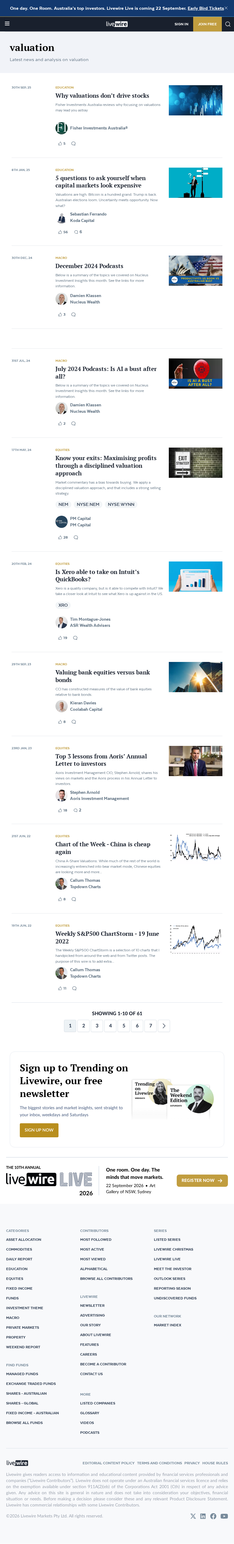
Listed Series (167, 1239)
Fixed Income (19, 1288)
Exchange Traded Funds (31, 1383)
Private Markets (22, 1327)
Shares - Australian (26, 1393)
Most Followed (96, 1239)
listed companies (97, 1403)
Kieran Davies (83, 702)
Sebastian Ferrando (88, 214)
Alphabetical (94, 1268)
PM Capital (80, 518)
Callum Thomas (85, 880)
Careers (88, 1354)
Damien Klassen (85, 295)
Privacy (192, 1463)
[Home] (117, 24)
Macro (61, 258)
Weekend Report (23, 1347)
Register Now (198, 1181)
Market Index (167, 1325)
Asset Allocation (23, 1239)
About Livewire (95, 1334)
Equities (62, 450)
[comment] (73, 143)
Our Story (90, 1325)
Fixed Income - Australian (32, 1413)
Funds (12, 1298)
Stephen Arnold (85, 792)
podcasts (89, 1432)
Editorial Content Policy (109, 1463)
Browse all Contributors (106, 1278)
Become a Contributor (103, 1364)
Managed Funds (22, 1373)
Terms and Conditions (159, 1463)
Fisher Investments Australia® (99, 127)
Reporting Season (172, 1288)
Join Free (207, 24)
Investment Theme (24, 1308)
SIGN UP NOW (39, 1130)
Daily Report (19, 1259)
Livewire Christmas (173, 1249)
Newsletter (92, 1305)
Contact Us (91, 1373)
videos (87, 1422)
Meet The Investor (172, 1268)
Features (89, 1344)
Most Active (92, 1249)
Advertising (92, 1315)
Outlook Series (169, 1278)
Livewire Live (167, 1259)
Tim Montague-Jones (90, 619)
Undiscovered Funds (175, 1298)
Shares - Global (22, 1403)
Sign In (181, 24)
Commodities (19, 1249)
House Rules (215, 1463)
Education (64, 87)
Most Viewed (93, 1259)
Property (16, 1337)
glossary (89, 1413)
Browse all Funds (24, 1422)
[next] (164, 1026)
